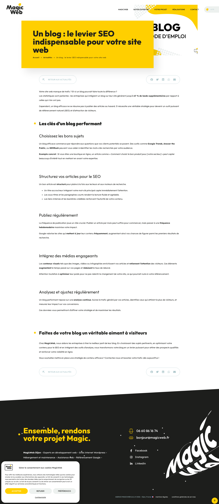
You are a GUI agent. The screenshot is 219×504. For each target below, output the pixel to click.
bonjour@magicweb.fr (152, 437)
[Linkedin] (131, 463)
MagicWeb (123, 9)
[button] (151, 79)
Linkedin (140, 463)
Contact (194, 9)
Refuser (40, 491)
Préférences (64, 491)
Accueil (36, 57)
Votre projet (160, 9)
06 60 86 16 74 (147, 431)
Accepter (16, 491)
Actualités (47, 57)
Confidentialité (40, 497)
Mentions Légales (162, 497)
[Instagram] (131, 457)
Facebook (141, 450)
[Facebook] (131, 450)
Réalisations (178, 9)
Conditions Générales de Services (184, 497)
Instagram (141, 457)
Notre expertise (141, 9)
